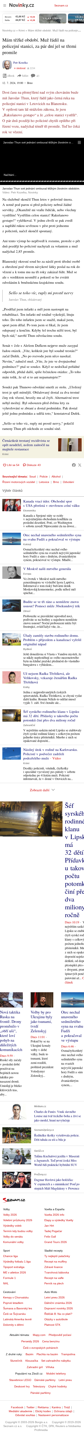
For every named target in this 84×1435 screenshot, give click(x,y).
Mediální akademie (20, 1411)
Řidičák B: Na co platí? (58, 1313)
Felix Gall (50, 1236)
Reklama (43, 1407)
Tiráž (67, 1407)
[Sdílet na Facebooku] (74, 465)
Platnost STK (52, 1324)
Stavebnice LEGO (20, 1380)
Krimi (5, 454)
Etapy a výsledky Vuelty (58, 1220)
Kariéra (56, 1407)
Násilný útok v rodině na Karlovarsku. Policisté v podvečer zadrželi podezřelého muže (50, 753)
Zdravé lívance (53, 1267)
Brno (56, 482)
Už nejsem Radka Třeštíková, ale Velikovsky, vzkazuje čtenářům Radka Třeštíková (50, 677)
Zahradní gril (35, 1367)
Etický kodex (43, 1411)
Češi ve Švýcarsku (14, 1313)
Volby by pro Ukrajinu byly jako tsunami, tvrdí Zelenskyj (41, 1021)
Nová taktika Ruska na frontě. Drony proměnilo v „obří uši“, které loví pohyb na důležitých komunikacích (11, 1030)
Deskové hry (22, 1386)
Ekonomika (29, 510)
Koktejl (27, 544)
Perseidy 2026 (30, 1341)
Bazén (29, 1354)
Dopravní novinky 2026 (58, 1308)
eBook (10, 75)
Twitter (30, 1407)
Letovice (44, 482)
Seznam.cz (61, 5)
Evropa (27, 574)
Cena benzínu (51, 1341)
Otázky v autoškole (56, 1319)
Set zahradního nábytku (56, 1360)
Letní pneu (65, 1380)
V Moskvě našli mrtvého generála (47, 568)
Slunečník (16, 1360)
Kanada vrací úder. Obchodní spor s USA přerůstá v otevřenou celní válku (51, 503)
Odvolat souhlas (25, 1415)
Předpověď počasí (60, 1334)
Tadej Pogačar (53, 1231)
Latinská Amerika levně (17, 1319)
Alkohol (56, 476)
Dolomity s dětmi (13, 1324)
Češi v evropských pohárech (40, 1347)
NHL (6, 1283)
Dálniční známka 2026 (58, 1302)
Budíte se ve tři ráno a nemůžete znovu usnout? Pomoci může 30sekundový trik (51, 603)
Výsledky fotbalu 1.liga (17, 1261)
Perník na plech (54, 1283)
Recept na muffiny (55, 1261)
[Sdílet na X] (80, 465)
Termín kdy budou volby (18, 1231)
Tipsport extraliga (13, 1267)
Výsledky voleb (12, 1225)
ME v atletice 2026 (14, 1272)
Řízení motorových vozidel (18, 482)
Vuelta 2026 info (54, 1214)
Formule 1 (9, 1277)
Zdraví (26, 611)
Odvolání (68, 482)
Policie (44, 476)
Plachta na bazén (47, 1354)
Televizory (39, 1386)
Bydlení (27, 649)
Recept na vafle (54, 1277)
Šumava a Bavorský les (17, 1308)
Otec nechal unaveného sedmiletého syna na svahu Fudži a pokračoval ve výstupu (52, 537)
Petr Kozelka (20, 62)
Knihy (26, 687)
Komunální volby (13, 1242)
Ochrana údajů (63, 1411)
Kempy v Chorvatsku (16, 1297)
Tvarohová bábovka (56, 1272)
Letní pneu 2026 (54, 1297)
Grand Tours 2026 (55, 1242)
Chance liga (10, 1256)
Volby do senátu (13, 1236)
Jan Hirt (49, 1225)
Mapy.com (39, 1334)
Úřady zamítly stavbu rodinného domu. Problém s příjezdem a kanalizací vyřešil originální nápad (52, 639)
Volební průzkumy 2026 (17, 1220)
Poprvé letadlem (13, 1302)
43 (38, 76)
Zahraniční (29, 725)
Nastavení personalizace (53, 1415)
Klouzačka (31, 1360)
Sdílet (25, 75)
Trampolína (68, 1354)
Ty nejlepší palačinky (57, 1256)
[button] (79, 142)
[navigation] (5, 5)
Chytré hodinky (57, 1386)
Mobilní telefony (56, 1373)
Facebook (17, 1407)
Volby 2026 (10, 1214)
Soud (32, 476)
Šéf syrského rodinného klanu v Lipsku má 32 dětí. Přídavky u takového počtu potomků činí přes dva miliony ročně (51, 715)
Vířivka (50, 1367)
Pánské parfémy (40, 1392)
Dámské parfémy (44, 1380)
